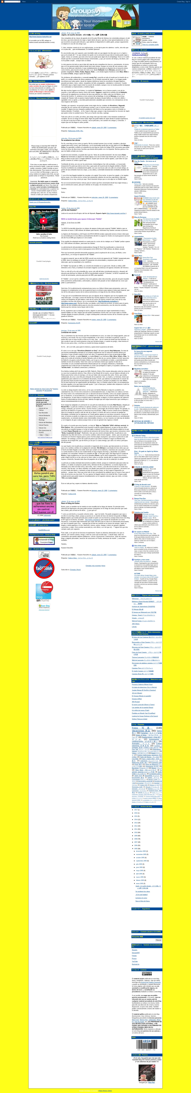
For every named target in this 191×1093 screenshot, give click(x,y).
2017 (136, 810)
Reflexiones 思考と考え (75, 131)
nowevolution (139, 236)
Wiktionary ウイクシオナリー (142, 599)
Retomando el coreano (141, 145)
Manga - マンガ (157, 768)
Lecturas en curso (68, 332)
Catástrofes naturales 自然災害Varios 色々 (144, 794)
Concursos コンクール (149, 761)
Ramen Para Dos (140, 498)
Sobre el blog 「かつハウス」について (80, 201)
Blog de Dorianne (140, 217)
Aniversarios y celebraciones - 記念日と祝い (147, 740)
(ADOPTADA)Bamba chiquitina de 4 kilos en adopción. (150, 389)
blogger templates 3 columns (88, 1091)
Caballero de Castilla (141, 512)
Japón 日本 (138, 776)
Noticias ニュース (154, 788)
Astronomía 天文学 (74, 323)
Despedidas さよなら (152, 776)
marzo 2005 (140, 877)
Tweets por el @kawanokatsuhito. (40, 202)
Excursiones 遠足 (138, 777)
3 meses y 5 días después (142, 486)
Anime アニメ (156, 792)
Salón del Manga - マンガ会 (149, 757)
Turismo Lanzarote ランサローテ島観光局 (145, 657)
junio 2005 (139, 867)
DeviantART (136, 953)
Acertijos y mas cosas (141, 559)
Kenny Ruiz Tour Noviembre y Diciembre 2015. (150, 259)
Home (103, 566)
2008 (136, 839)
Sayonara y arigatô (140, 329)
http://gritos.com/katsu (92, 519)
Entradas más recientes (93, 566)
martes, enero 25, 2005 (99, 319)
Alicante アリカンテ (152, 787)
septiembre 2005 (141, 861)
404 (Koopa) (136, 702)
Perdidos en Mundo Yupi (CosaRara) (143, 713)
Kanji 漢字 (138, 764)
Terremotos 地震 (137, 787)
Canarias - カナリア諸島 (151, 733)
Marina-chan (144, 1020)
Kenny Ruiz (138, 256)
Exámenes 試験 (156, 762)
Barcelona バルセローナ (140, 768)
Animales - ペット (141, 744)
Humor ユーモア (155, 785)
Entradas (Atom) (75, 570)
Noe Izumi (135, 1020)
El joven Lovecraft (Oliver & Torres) (143, 704)
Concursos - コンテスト (139, 790)
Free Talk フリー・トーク (140, 749)
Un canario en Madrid (141, 532)
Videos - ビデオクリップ (140, 753)
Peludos (137, 405)
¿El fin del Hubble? (69, 210)
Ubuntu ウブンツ (143, 792)
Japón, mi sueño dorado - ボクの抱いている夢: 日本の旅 (84, 35)
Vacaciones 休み (141, 730)
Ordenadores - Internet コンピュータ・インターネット (147, 750)
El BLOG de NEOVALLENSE (144, 467)
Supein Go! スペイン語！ (142, 328)
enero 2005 (140, 883)
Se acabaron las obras (70, 140)
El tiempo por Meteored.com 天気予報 (144, 612)
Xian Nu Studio (139, 1021)
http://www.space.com (68, 303)
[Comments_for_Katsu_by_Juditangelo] (44, 513)
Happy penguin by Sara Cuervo (40, 389)
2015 (136, 816)
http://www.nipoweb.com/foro (116, 213)
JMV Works (135, 624)
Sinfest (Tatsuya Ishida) (139, 719)
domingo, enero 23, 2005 (99, 490)
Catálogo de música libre (44, 278)
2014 (136, 819)
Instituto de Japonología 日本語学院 (143, 606)
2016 (136, 813)
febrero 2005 (140, 880)
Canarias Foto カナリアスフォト (142, 668)
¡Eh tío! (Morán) (137, 693)
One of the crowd (140, 545)
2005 (136, 848)
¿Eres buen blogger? (44, 609)
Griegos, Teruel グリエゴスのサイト (143, 615)
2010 (136, 832)
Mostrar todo (158, 341)
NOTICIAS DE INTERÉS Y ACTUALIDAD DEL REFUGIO (144, 422)
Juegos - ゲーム (153, 777)
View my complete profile (150, 44)
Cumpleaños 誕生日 (155, 774)
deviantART (48, 390)
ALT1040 (137, 573)
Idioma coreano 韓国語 (150, 798)
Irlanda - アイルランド (137, 802)
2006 (136, 845)
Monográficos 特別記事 (145, 781)
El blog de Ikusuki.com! (142, 484)
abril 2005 (139, 874)
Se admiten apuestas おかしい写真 (147, 771)
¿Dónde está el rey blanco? (142, 561)
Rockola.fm (135, 964)
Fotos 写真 (142, 728)
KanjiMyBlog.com (44, 530)
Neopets (134, 950)
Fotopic (134, 956)
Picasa (134, 958)
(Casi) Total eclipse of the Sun (143, 533)
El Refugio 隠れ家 (137, 609)
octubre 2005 (140, 857)
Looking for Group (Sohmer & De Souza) (145, 716)
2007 (136, 842)
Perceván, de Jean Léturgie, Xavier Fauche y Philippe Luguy (150, 516)
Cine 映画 (135, 759)
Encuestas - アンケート (144, 783)
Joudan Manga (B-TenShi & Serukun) (144, 690)
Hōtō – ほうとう (139, 455)
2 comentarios (111, 319)
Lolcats (134, 627)
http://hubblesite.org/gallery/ (108, 301)
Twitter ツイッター (149, 802)
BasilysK (137, 275)
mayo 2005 (140, 870)
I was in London (139, 547)
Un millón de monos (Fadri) (140, 710)
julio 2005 (139, 864)
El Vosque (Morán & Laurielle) (141, 696)
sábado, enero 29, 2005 (99, 127)
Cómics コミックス (137, 798)
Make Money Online (105, 1091)
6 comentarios (113, 197)
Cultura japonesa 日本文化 (147, 745)
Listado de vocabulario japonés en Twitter (146, 129)
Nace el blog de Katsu (70, 503)
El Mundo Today (139, 435)
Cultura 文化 (72, 494)
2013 (136, 823)
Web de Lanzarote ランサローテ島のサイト (146, 660)
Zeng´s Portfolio (139, 196)
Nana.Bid (137, 294)
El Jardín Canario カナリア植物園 (143, 671)
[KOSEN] (137, 182)
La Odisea (146, 469)
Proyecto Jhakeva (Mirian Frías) (142, 684)
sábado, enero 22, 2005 (99, 555)
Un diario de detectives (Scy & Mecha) (144, 687)
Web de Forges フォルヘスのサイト (143, 621)
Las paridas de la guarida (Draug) (142, 707)
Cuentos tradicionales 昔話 (153, 796)
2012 (136, 826)
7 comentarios (112, 555)
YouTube (135, 961)
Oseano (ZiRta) (137, 699)
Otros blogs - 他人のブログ (146, 770)
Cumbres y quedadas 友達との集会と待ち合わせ (147, 747)
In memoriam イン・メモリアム (151, 800)
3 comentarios (112, 127)
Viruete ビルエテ (138, 618)
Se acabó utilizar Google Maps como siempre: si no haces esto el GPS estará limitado (146, 577)
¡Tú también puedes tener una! (147, 118)
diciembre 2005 (141, 851)
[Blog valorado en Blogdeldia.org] (44, 606)
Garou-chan (138, 184)
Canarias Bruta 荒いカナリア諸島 (142, 674)
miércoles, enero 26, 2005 (100, 197)
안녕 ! (136, 143)
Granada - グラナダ (138, 788)
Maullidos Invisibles (141, 369)
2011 (136, 829)
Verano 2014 (147, 315)
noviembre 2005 (141, 854)
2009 (136, 836)
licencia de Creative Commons (151, 982)
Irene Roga (138, 313)
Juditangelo (47, 515)
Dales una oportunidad (142, 386)
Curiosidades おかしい (139, 779)
